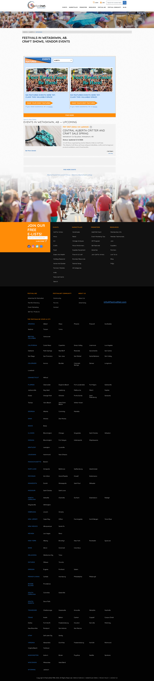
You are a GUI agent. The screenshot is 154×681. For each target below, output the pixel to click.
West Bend (62, 662)
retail (74, 236)
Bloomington (47, 433)
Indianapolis (78, 440)
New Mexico (33, 526)
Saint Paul (77, 483)
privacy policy (104, 678)
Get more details (30, 150)
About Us (82, 293)
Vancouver (46, 336)
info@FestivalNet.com (115, 302)
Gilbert (45, 324)
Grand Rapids (63, 476)
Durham (76, 498)
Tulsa (60, 555)
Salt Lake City (47, 635)
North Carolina (32, 498)
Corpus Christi (109, 617)
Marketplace (73, 7)
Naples (107, 390)
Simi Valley (108, 356)
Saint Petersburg (93, 396)
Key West (46, 390)
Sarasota (108, 395)
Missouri (31, 490)
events (64, 7)
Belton (61, 617)
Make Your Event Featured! (39, 103)
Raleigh (107, 498)
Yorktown (46, 648)
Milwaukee (46, 662)
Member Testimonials (117, 236)
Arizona (31, 324)
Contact (56, 307)
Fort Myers (92, 385)
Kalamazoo (93, 476)
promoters (83, 7)
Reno (60, 533)
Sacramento (93, 351)
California (32, 345)
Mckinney (108, 623)
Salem (76, 569)
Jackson (46, 670)
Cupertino (62, 345)
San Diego (31, 356)
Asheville (46, 498)
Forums (55, 303)
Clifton (61, 519)
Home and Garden (59, 263)
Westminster (93, 469)
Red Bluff (62, 351)
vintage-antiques (78, 241)
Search (55, 281)
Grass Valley (78, 345)
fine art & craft (77, 254)
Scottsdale (108, 324)
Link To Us (114, 254)
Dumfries (62, 642)
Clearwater (47, 385)
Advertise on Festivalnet (36, 298)
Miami (91, 390)
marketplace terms (91, 678)
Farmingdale (78, 519)
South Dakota (31, 602)
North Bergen (93, 519)
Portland (61, 569)
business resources (78, 259)
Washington (33, 655)
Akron (45, 548)
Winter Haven (78, 402)
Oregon (31, 569)
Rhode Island (31, 584)
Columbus (77, 548)
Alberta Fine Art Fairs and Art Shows (58, 175)
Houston (77, 623)
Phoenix (76, 324)
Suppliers (113, 245)
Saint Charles (93, 433)
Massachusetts (33, 462)
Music (55, 236)
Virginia (31, 642)
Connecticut (33, 377)
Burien (61, 655)
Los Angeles (109, 345)
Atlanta (45, 411)
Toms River (108, 519)
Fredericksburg (64, 623)
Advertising (82, 303)
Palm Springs (47, 351)
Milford (45, 377)
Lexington (46, 447)
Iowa (30, 418)
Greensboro (93, 498)
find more (69, 115)
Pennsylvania (33, 576)
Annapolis (46, 469)
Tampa (30, 402)
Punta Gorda (78, 395)
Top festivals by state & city (39, 319)
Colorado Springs (77, 364)
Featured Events (58, 277)
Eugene (45, 569)
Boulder (61, 363)
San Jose (62, 356)
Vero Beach (47, 402)
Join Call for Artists (98, 254)
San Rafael (77, 356)
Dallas (30, 623)
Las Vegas (46, 533)
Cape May (46, 519)
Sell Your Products (34, 312)
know (50, 107)
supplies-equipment (78, 250)
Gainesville (108, 385)
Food (55, 250)
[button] (90, 127)
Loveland (31, 370)
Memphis (92, 610)
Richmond (108, 642)
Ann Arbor (46, 476)
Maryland (32, 469)
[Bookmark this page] (41, 246)
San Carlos (108, 351)
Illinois (31, 433)
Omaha (61, 512)
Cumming (62, 411)
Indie (55, 272)
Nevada (31, 533)
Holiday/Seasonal (59, 259)
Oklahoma (32, 555)
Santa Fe (61, 526)
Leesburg (62, 390)
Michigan (31, 476)
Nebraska (32, 512)
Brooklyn (62, 541)
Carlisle (45, 576)
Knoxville (77, 610)
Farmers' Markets (59, 268)
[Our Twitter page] (37, 246)
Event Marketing (33, 307)
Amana (45, 418)
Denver (91, 363)
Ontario (31, 562)
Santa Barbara (94, 356)
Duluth (45, 483)
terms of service (78, 678)
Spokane (108, 655)
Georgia (31, 411)
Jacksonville (32, 390)
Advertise (95, 250)
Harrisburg (62, 576)
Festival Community (114, 7)
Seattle (91, 655)
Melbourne (77, 390)
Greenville (62, 592)
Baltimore (62, 469)
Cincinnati (62, 548)
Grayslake (77, 433)
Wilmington (47, 505)
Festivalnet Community (62, 293)
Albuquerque (47, 526)
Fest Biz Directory (33, 303)
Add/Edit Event (96, 232)
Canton (76, 617)
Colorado (32, 363)
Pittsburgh (92, 576)
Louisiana (32, 454)
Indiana (31, 440)
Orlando (61, 395)
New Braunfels (33, 628)
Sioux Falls (46, 601)
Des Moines (62, 418)
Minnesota (32, 483)
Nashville (108, 610)
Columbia (46, 592)
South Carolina (32, 593)
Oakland (31, 351)
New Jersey (33, 519)
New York (32, 541)
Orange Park (47, 395)
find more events (69, 169)
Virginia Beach (32, 648)
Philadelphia (78, 576)
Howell (76, 476)
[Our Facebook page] (29, 246)
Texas (30, 617)
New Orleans (63, 454)
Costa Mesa (47, 345)
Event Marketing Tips (98, 236)
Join (112, 241)
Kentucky (32, 447)
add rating (110, 153)
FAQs (112, 263)
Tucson (45, 329)
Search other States (30, 119)
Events (56, 227)
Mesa (60, 324)
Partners (113, 250)
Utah (30, 635)
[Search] (124, 2)
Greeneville (62, 610)
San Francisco (47, 356)
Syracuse (108, 541)
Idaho (30, 426)
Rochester (92, 541)
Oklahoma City (48, 555)
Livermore (92, 345)
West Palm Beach (62, 403)
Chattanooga (47, 610)
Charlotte (62, 498)
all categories (76, 268)
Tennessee (32, 610)
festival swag (76, 263)
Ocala (30, 395)
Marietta (76, 411)
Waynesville (32, 505)
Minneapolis (62, 483)
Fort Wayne (62, 440)
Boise (45, 426)
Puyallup (77, 655)
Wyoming (31, 670)
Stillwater (92, 483)
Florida (31, 385)
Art (54, 241)
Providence (47, 584)
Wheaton (108, 433)
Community (57, 298)
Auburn (45, 655)
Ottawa (45, 562)
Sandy (61, 635)
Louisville (62, 447)
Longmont (108, 363)
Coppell (91, 617)
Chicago (61, 433)
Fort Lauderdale (79, 385)
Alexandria (46, 642)
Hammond (47, 454)
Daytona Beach (64, 385)
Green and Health (59, 254)
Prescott (92, 324)
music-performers (78, 245)
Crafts (55, 245)
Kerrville (92, 623)
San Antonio (62, 628)
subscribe (40, 241)
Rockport (46, 628)
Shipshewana (93, 440)
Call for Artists (58, 232)
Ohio (30, 548)
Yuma (60, 329)
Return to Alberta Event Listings (82, 175)
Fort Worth (46, 623)
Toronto (61, 562)
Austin (45, 617)
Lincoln (45, 512)
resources (92, 7)
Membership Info (116, 232)
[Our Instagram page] (33, 246)
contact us (113, 678)
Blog (124, 7)
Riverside (77, 351)
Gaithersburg (78, 469)
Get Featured (96, 245)
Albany (45, 541)
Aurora (45, 363)
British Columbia (32, 337)
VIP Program (96, 241)
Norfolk (91, 642)
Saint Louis (62, 490)
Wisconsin (32, 662)
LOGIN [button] (96, 2)
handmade (76, 232)
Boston (45, 462)
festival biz (102, 7)
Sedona (30, 329)
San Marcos (78, 628)
